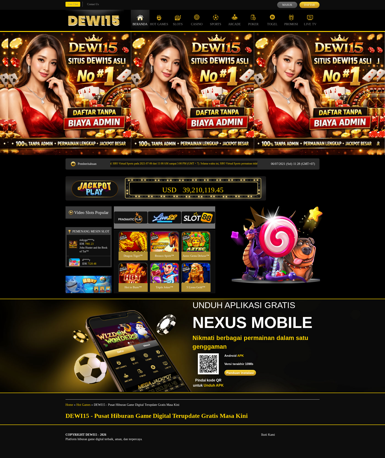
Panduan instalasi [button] (240, 373)
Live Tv (310, 24)
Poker (253, 24)
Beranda (140, 24)
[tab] (130, 217)
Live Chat (73, 4)
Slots (178, 24)
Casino (197, 24)
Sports (215, 24)
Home (69, 404)
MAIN (133, 246)
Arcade (234, 24)
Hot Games (159, 24)
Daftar (309, 4)
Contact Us (93, 4)
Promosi (291, 24)
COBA (133, 236)
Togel (272, 24)
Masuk (287, 4)
